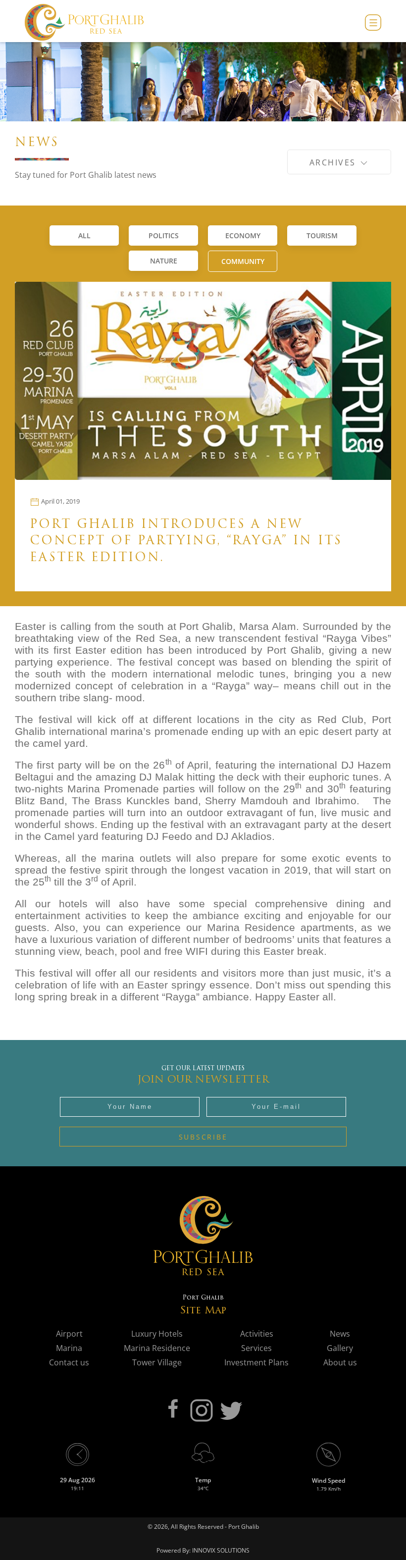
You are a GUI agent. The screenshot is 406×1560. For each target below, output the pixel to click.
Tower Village (157, 1362)
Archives (334, 162)
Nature (163, 260)
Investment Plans (256, 1362)
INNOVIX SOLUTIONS (220, 1550)
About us (340, 1362)
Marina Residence (157, 1348)
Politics (164, 235)
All (84, 235)
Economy (242, 235)
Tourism (322, 235)
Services (256, 1348)
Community (242, 261)
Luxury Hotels (157, 1333)
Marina (69, 1348)
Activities (256, 1333)
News (340, 1333)
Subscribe (203, 1137)
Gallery (340, 1348)
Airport (69, 1333)
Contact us (69, 1362)
